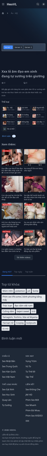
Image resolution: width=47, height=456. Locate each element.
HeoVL (12, 4)
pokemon (20, 290)
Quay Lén (6, 399)
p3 (29, 290)
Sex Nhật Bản (8, 361)
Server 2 (28, 47)
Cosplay (20, 322)
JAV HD (29, 394)
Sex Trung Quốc (10, 366)
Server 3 (18, 47)
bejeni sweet (23, 311)
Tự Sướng (7, 405)
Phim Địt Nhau (33, 410)
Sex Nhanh (31, 405)
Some (35, 290)
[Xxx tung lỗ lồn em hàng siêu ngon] (34, 156)
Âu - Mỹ (14, 13)
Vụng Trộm (31, 361)
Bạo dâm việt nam (24, 305)
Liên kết (30, 384)
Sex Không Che (33, 389)
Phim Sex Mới (32, 399)
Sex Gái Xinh (8, 389)
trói (33, 311)
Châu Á (6, 356)
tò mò (5, 328)
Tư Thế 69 (30, 371)
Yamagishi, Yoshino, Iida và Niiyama (20, 317)
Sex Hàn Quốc (9, 371)
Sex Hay (30, 356)
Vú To (28, 366)
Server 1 (8, 47)
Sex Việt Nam (8, 376)
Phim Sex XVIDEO (34, 415)
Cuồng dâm (8, 311)
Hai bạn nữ (8, 322)
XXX (27, 420)
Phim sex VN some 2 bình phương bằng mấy (22, 298)
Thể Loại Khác (9, 384)
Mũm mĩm (8, 290)
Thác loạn (7, 305)
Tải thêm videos (23, 257)
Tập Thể (29, 376)
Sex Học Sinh (8, 394)
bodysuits (31, 322)
